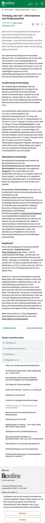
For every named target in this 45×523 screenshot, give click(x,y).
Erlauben (22, 520)
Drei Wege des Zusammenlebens (18, 384)
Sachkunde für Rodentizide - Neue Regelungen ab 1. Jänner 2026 (23, 372)
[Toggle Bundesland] (30, 4)
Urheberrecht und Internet (15, 395)
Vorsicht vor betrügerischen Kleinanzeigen (22, 400)
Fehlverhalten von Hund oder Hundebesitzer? (23, 444)
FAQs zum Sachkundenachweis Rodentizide (22, 365)
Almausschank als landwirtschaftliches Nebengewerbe (21, 413)
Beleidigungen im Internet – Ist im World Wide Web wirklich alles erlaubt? (23, 426)
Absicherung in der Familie (16, 419)
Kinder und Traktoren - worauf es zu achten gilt (23, 390)
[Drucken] (33, 24)
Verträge (11, 343)
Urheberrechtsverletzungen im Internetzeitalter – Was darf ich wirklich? (24, 455)
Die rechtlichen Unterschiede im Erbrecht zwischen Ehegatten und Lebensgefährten (22, 379)
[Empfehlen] (37, 24)
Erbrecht (10, 354)
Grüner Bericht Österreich (31, 213)
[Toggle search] (36, 4)
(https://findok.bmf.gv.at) (12, 252)
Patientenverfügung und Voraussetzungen (22, 449)
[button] (42, 3)
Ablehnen (22, 513)
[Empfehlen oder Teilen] (42, 24)
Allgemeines (12, 360)
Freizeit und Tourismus (16, 349)
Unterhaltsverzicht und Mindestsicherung (21, 431)
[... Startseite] (8, 4)
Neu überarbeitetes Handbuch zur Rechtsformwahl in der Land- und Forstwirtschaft (24, 438)
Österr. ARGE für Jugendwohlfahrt (15, 319)
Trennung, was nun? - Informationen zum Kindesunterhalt (21, 407)
